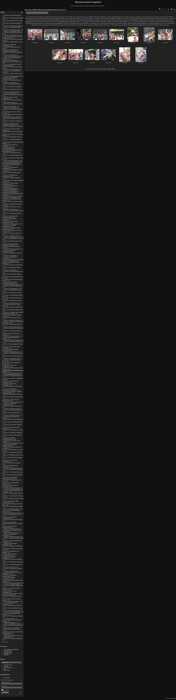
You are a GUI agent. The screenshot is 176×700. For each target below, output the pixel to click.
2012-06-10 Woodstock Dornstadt (13, 616)
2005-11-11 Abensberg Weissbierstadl (9, 404)
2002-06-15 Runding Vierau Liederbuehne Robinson (10, 124)
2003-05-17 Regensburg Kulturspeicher (10, 175)
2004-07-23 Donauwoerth (11, 288)
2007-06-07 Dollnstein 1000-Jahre (13, 472)
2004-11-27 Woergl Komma (11, 336)
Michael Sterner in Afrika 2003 (12, 629)
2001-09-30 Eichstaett (10, 106)
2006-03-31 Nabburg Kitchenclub (13, 410)
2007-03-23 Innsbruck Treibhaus (13, 452)
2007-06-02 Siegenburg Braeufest (13, 469)
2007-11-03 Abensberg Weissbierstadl (9, 517)
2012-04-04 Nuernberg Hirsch (12, 612)
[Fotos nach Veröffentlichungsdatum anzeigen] (171, 9)
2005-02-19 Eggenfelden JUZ (12, 352)
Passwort (4, 686)
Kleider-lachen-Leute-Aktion (11, 628)
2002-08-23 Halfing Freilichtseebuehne (8, 148)
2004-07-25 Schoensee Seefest (12, 292)
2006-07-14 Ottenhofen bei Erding (13, 430)
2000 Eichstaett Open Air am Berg (13, 20)
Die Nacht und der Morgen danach (13, 625)
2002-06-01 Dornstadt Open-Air (12, 118)
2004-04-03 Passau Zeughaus (12, 249)
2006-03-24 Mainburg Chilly (11, 408)
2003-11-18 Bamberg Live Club (12, 237)
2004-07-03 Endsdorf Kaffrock (12, 284)
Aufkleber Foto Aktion (9, 622)
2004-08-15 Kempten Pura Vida (12, 300)
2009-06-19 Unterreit (9, 567)
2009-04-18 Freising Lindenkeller (13, 559)
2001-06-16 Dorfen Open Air (11, 92)
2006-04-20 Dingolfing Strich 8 (12, 412)
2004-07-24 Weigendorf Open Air (13, 290)
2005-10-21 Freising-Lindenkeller (13, 638)
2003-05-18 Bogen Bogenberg (12, 177)
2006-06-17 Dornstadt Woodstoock (13, 419)
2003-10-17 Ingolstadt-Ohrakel (12, 213)
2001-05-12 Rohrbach (10, 82)
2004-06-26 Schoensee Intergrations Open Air (9, 282)
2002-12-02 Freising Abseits (11, 160)
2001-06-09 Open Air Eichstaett (12, 86)
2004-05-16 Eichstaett (10, 270)
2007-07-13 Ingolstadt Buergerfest (13, 493)
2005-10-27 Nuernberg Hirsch (12, 402)
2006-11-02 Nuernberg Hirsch (12, 443)
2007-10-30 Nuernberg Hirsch (12, 513)
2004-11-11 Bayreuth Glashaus (12, 320)
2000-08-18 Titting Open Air (11, 35)
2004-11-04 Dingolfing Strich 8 (12, 317)
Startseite (28, 10)
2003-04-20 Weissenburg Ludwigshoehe (10, 168)
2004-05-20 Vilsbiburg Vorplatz (12, 274)
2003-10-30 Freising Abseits (11, 224)
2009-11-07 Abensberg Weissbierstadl (9, 575)
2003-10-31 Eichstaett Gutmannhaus (9, 226)
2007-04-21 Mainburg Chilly (11, 468)
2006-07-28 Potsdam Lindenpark (13, 432)
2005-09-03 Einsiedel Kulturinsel (13, 394)
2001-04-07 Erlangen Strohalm (12, 76)
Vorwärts (104, 69)
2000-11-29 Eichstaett (10, 55)
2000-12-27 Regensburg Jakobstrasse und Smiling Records (11, 61)
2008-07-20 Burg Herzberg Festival (13, 538)
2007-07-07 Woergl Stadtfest (12, 489)
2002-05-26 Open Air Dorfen (11, 117)
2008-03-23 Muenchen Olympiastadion (9, 527)
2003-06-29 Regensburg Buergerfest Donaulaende (10, 191)
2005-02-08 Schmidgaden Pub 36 (13, 344)
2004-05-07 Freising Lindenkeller (13, 265)
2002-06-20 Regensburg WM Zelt (13, 126)
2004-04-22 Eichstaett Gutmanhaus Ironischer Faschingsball (12, 260)
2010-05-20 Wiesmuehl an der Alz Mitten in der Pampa (12, 594)
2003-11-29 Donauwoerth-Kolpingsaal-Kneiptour (10, 244)
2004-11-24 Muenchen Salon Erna (13, 328)
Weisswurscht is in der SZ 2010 (12, 635)
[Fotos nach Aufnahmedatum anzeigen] (174, 9)
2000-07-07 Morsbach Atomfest (12, 27)
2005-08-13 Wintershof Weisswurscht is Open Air (9, 389)
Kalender (6, 654)
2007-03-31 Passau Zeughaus (12, 463)
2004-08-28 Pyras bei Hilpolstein (13, 307)
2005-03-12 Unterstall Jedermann (13, 353)
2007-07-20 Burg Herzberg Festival (13, 498)
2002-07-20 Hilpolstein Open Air (13, 136)
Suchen (6, 666)
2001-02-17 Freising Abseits (11, 69)
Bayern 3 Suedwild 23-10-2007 (12, 624)
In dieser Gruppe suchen (38, 13)
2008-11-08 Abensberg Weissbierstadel (9, 554)
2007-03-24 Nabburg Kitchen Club (13, 455)
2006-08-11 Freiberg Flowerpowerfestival (8, 438)
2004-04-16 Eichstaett (10, 255)
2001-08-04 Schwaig (9, 102)
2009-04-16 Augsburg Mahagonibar (9, 557)
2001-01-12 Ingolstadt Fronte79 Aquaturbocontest (11, 65)
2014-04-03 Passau (9, 618)
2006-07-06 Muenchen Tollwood (13, 424)
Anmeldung (7, 677)
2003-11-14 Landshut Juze (11, 235)
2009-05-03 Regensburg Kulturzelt (13, 562)
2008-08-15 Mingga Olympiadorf (13, 546)
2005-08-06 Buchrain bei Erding (13, 386)
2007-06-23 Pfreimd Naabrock (12, 488)
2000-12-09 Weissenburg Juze (12, 56)
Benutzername (6, 682)
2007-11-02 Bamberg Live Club (12, 514)
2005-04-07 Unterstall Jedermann (13, 356)
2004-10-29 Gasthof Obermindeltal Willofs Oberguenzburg (12, 313)
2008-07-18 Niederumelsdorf (12, 536)
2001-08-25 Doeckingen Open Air (13, 103)
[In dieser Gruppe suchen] (160, 9)
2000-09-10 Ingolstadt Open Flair (13, 41)
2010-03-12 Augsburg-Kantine (12, 583)
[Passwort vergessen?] (20, 693)
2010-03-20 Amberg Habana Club (13, 585)
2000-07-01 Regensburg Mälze (12, 26)
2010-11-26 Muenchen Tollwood (13, 605)
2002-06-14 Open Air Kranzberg (12, 121)
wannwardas (7, 637)
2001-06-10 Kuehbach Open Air (12, 89)
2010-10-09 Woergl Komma (11, 601)
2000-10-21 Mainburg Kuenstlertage (9, 45)
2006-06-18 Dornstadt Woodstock (13, 422)
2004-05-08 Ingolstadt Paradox (12, 267)
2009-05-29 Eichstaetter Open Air (13, 564)
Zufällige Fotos (8, 653)
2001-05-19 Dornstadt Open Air (12, 84)
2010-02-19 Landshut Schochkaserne (9, 578)
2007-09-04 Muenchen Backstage (13, 506)
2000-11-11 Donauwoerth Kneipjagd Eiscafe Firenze (10, 50)
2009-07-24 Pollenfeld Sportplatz (13, 568)
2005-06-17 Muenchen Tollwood (13, 375)
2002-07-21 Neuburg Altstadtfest (13, 139)
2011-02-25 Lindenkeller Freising (13, 608)
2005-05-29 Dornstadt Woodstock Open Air (48, 10)
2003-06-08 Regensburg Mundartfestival (10, 186)
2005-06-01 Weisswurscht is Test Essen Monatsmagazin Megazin (12, 373)
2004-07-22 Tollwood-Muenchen (13, 286)
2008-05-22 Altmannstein (11, 529)
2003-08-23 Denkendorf (10, 209)
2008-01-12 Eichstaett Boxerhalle (13, 519)
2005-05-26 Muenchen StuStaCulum (9, 366)
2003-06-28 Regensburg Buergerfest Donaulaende (10, 189)
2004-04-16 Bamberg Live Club (12, 253)
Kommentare (7, 667)
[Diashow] (168, 9)
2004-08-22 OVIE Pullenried (11, 303)
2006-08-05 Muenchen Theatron (13, 435)
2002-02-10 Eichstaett (10, 107)
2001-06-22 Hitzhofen (10, 93)
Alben (3, 12)
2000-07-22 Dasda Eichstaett (12, 30)
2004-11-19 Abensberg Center (12, 327)
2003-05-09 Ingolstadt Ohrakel (12, 172)
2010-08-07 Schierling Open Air (12, 596)
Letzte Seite (111, 69)
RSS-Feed (7, 670)
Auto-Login (6, 690)
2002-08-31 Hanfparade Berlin (12, 152)
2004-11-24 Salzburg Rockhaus (12, 331)
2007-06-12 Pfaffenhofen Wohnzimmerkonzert (10, 478)
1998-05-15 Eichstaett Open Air (12, 15)
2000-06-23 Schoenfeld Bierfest (12, 23)
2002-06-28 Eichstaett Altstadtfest (13, 131)
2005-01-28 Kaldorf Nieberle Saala (13, 341)
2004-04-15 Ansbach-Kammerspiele (9, 251)
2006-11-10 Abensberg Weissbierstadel (9, 445)
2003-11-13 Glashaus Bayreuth (12, 233)
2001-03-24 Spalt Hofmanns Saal (13, 73)
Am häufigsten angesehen (11, 649)
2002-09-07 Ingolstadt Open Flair (13, 155)
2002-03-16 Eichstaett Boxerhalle (13, 109)
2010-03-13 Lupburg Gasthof (12, 584)
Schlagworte (7, 665)
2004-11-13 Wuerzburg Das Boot (13, 324)
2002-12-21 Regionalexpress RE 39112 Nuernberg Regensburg (12, 162)
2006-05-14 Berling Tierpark (11, 415)
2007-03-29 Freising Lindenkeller (13, 457)
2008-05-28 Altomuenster (11, 532)
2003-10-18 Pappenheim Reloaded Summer (10, 216)
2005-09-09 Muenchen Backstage (13, 397)
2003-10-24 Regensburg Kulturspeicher (10, 222)
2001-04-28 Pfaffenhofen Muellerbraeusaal (10, 78)
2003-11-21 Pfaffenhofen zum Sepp (13, 238)
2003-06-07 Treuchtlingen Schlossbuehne (10, 183)
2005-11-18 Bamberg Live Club (12, 406)
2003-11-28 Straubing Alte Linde (13, 241)
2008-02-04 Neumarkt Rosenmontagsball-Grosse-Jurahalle (12, 523)
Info (5, 669)
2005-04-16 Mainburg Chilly (11, 358)
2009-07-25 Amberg (9, 571)
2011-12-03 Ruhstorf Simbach (12, 610)
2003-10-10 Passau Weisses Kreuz (13, 210)
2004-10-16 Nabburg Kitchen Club (13, 309)
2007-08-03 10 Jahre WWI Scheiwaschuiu (10, 501)
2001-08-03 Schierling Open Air (12, 100)
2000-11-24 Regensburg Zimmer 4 (13, 52)
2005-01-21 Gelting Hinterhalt (12, 340)
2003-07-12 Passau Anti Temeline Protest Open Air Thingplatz (12, 197)
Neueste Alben (8, 652)
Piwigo (174, 698)
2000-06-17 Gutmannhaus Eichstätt (13, 18)
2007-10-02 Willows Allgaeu (11, 509)
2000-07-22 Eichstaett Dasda (12, 31)
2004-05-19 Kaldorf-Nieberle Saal (13, 271)
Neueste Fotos (8, 650)
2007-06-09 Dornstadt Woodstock (13, 474)
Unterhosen (7, 634)
